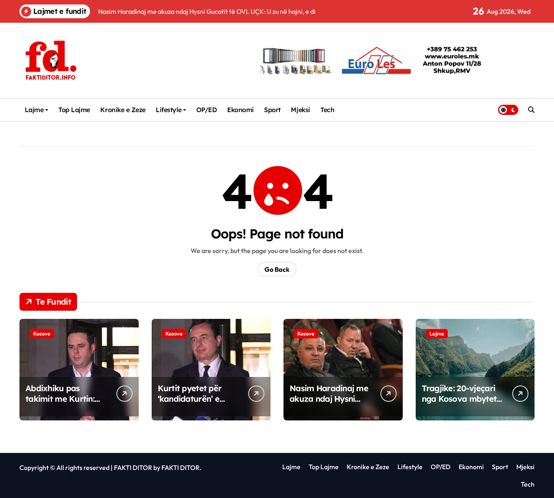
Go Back (277, 269)
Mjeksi (300, 110)
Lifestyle (168, 110)
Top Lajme (74, 110)
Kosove (41, 333)
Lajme (34, 110)
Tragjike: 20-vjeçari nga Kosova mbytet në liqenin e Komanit (461, 398)
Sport (272, 110)
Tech (327, 110)
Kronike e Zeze (122, 110)
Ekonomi (240, 110)
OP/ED (206, 110)
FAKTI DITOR (133, 467)
